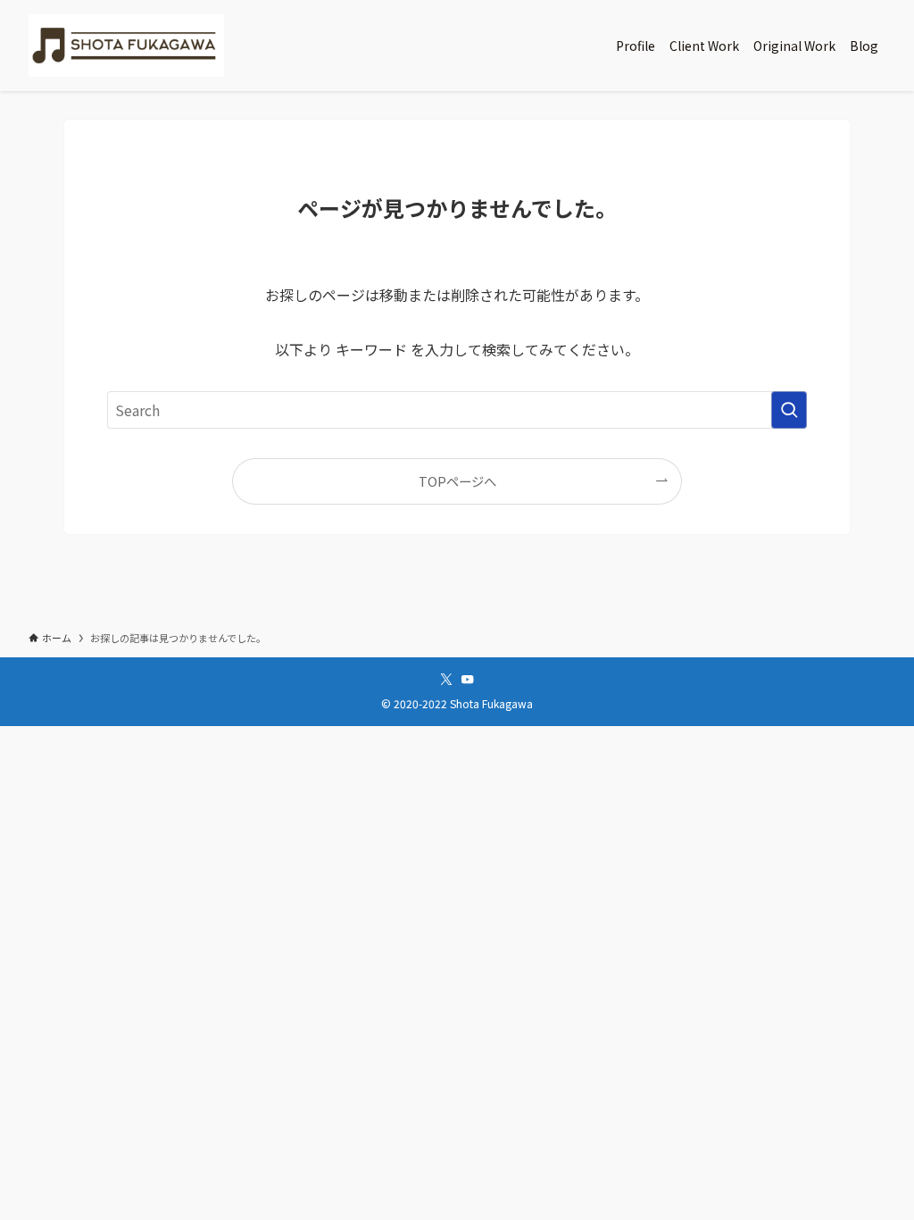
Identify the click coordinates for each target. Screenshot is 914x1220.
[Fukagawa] (126, 45)
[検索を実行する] (789, 410)
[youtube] (468, 680)
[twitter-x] (446, 680)
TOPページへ (457, 481)
